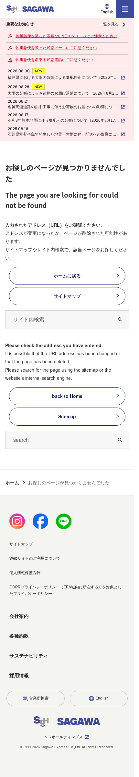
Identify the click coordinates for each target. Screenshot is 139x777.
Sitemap (67, 416)
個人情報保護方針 (24, 573)
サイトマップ (67, 296)
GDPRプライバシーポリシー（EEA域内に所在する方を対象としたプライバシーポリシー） (65, 590)
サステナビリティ (28, 655)
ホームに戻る (67, 275)
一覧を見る (109, 24)
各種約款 (19, 635)
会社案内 (19, 616)
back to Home (67, 396)
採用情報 (19, 675)
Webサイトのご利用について (34, 558)
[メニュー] (125, 9)
